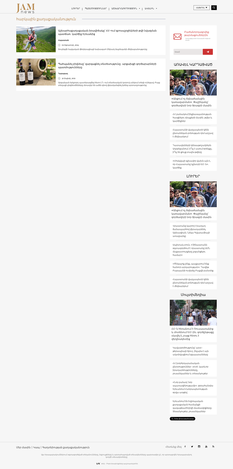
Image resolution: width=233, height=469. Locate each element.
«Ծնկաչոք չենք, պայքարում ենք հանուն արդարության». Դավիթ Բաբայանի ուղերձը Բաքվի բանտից (193, 267)
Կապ (36, 447)
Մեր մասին (23, 447)
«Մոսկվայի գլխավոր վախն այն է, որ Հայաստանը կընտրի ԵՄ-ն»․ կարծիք (192, 164)
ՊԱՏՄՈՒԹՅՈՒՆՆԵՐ (96, 8)
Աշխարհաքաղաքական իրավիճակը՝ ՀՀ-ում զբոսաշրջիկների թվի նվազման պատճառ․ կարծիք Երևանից (107, 32)
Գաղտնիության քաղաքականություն (66, 447)
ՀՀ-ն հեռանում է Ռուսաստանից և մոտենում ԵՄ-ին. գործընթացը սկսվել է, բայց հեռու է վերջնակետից (192, 333)
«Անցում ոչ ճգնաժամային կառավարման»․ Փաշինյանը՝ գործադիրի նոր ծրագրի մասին (191, 102)
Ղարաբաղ (63, 73)
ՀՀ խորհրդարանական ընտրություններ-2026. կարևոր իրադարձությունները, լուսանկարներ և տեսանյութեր (190, 368)
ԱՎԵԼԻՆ (149, 8)
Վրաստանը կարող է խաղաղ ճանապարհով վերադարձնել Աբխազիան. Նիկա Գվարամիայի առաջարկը (191, 230)
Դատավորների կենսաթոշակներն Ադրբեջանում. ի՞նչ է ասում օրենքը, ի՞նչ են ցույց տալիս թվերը (192, 148)
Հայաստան (63, 40)
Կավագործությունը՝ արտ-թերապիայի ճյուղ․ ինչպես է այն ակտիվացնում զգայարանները (191, 351)
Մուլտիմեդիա (193, 294)
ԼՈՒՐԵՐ (75, 8)
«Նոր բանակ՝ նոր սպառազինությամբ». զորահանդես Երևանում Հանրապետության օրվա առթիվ (193, 387)
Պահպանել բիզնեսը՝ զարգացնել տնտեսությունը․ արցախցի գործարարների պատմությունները (107, 65)
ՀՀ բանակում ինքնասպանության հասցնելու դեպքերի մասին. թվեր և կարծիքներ (192, 117)
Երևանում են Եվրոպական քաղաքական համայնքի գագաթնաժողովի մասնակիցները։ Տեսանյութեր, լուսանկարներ (192, 406)
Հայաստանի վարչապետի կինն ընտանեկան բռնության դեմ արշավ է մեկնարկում (193, 133)
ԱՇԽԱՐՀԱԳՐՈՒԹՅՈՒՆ (124, 8)
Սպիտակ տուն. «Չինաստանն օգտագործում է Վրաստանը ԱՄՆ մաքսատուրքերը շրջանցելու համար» (191, 249)
